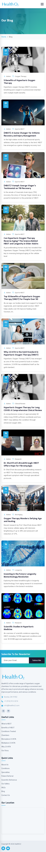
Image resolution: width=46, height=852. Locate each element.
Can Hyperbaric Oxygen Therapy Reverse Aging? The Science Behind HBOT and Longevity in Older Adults (21, 241)
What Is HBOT (6, 724)
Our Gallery (5, 784)
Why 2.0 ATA (6, 747)
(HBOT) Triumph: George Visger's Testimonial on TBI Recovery (20, 187)
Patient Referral (7, 776)
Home (3, 37)
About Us (4, 765)
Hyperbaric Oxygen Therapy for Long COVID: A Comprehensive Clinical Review (23, 409)
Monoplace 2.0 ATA (8, 739)
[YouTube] (8, 711)
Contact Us (5, 795)
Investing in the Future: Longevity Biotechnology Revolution (20, 575)
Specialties (5, 772)
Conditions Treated (8, 731)
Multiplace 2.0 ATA (8, 743)
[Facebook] (3, 711)
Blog (3, 791)
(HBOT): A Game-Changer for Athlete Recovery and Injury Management (22, 134)
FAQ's (3, 788)
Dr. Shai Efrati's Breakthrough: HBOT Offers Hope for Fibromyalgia (21, 464)
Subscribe (36, 660)
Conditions (5, 768)
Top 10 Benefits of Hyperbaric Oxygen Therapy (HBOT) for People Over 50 (22, 298)
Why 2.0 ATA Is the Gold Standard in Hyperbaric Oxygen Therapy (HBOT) (21, 353)
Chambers (5, 735)
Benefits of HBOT (8, 728)
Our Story (5, 750)
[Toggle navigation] (42, 4)
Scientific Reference (9, 780)
